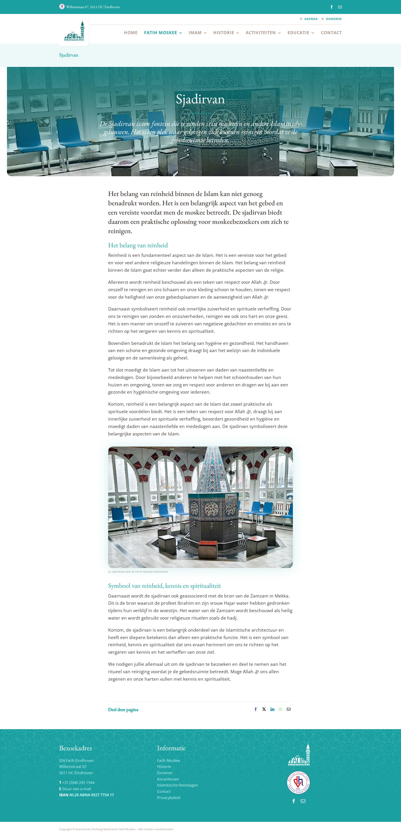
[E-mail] (289, 709)
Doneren (334, 19)
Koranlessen (168, 779)
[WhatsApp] (281, 709)
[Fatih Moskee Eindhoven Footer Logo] (298, 745)
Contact (164, 791)
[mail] (340, 7)
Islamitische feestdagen (177, 785)
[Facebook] (256, 709)
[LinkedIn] (272, 709)
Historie (164, 766)
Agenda (311, 19)
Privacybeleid (168, 797)
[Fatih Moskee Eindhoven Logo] (75, 16)
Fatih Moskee (168, 760)
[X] (264, 709)
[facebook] (331, 7)
